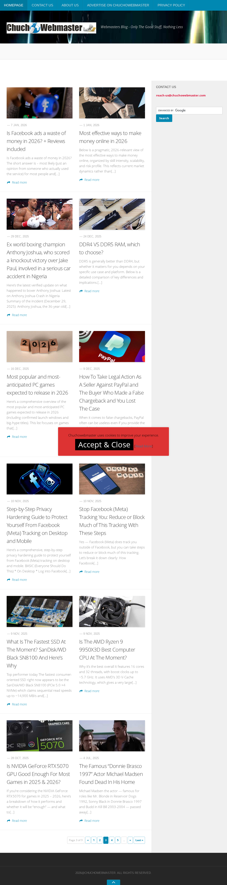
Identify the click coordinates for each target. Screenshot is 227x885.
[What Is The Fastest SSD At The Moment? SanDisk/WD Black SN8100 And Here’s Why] (39, 611)
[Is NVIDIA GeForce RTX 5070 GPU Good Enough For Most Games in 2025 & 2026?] (39, 735)
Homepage (13, 5)
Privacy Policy (171, 5)
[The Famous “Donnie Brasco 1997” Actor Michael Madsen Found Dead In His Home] (112, 735)
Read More (143, 446)
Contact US (42, 5)
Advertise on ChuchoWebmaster (118, 5)
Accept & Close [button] (104, 444)
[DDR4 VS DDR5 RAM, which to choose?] (112, 214)
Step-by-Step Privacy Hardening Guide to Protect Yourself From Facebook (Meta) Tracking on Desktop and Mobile (37, 524)
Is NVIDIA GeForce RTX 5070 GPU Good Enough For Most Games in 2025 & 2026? (38, 773)
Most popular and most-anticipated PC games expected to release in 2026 (37, 384)
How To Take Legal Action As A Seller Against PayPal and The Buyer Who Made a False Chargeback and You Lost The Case (111, 392)
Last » (139, 840)
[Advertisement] (107, 69)
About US (70, 5)
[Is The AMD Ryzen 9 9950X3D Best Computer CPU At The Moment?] (112, 611)
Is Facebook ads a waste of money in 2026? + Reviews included (36, 141)
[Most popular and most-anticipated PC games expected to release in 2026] (39, 346)
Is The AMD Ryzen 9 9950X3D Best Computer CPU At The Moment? (107, 649)
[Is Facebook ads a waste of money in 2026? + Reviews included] (39, 102)
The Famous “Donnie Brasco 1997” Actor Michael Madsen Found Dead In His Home (111, 773)
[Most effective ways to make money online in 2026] (112, 102)
